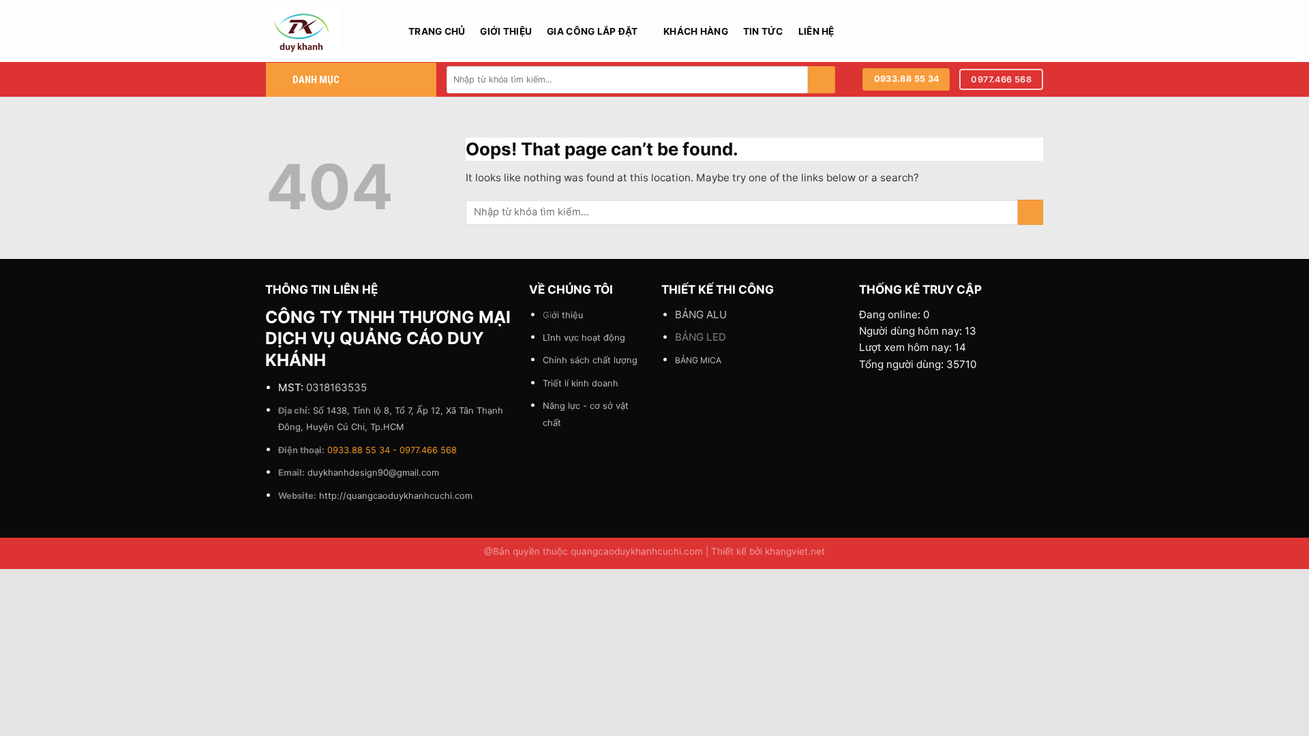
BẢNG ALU (701, 314)
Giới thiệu (506, 31)
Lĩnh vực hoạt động (584, 337)
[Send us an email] (1034, 30)
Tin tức (763, 31)
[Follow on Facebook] (984, 30)
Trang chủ (436, 31)
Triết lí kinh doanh (580, 383)
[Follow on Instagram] (1000, 30)
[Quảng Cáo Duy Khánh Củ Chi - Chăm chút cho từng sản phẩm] (327, 31)
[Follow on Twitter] (1017, 30)
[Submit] (821, 79)
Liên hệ (816, 31)
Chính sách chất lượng (590, 359)
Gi (563, 314)
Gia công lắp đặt (592, 31)
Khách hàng (695, 31)
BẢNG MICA (698, 360)
